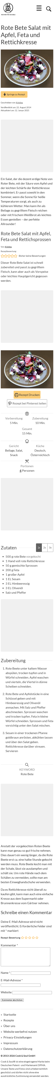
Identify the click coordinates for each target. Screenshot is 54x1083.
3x (50, 547)
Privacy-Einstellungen (17, 1037)
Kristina (19, 102)
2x (44, 547)
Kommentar (9, 945)
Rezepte (8, 1020)
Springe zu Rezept (15, 94)
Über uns (9, 1026)
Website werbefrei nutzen (20, 1031)
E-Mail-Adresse (12, 980)
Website (6, 992)
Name (5, 972)
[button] (2, 256)
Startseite (9, 1014)
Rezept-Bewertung (10, 937)
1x (39, 547)
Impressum (10, 1043)
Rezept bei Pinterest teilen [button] (29, 403)
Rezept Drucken (29, 395)
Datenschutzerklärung (17, 1048)
